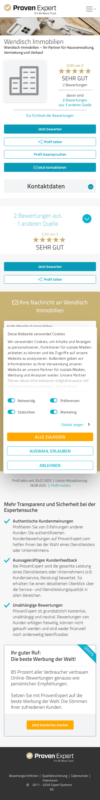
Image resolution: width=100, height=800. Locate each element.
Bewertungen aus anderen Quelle (75, 102)
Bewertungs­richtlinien (23, 775)
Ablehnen (50, 465)
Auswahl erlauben (50, 451)
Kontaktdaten (46, 185)
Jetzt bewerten (50, 128)
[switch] (54, 400)
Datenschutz (79, 775)
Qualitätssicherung (54, 775)
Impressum (50, 780)
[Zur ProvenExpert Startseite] (30, 10)
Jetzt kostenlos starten (50, 724)
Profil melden (61, 485)
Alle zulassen (50, 437)
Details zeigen (72, 424)
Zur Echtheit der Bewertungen (50, 115)
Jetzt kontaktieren (51, 167)
